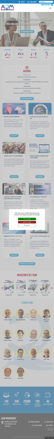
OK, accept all (26, 219)
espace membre (33, 2)
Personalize (27, 225)
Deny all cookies (27, 222)
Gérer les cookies (50, 437)
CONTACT (23, 2)
